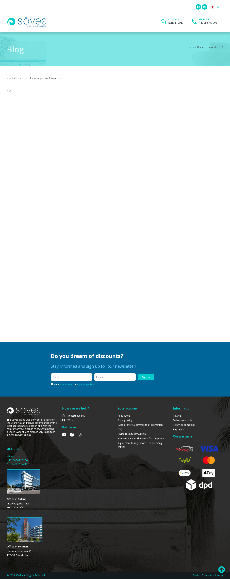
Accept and (74, 384)
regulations (68, 384)
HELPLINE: (204, 19)
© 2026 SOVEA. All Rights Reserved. (26, 575)
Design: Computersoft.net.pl (208, 575)
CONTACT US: (175, 19)
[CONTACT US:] (163, 21)
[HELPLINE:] (194, 21)
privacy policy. (86, 384)
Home (191, 47)
